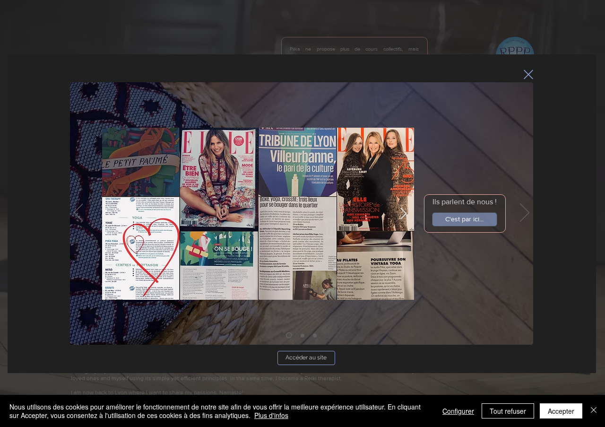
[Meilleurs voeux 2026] (289, 335)
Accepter (561, 411)
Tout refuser (508, 411)
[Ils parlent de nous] (302, 335)
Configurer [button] (458, 411)
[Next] (524, 213)
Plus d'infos (271, 415)
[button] (528, 74)
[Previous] (78, 213)
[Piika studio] (315, 335)
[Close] (593, 410)
